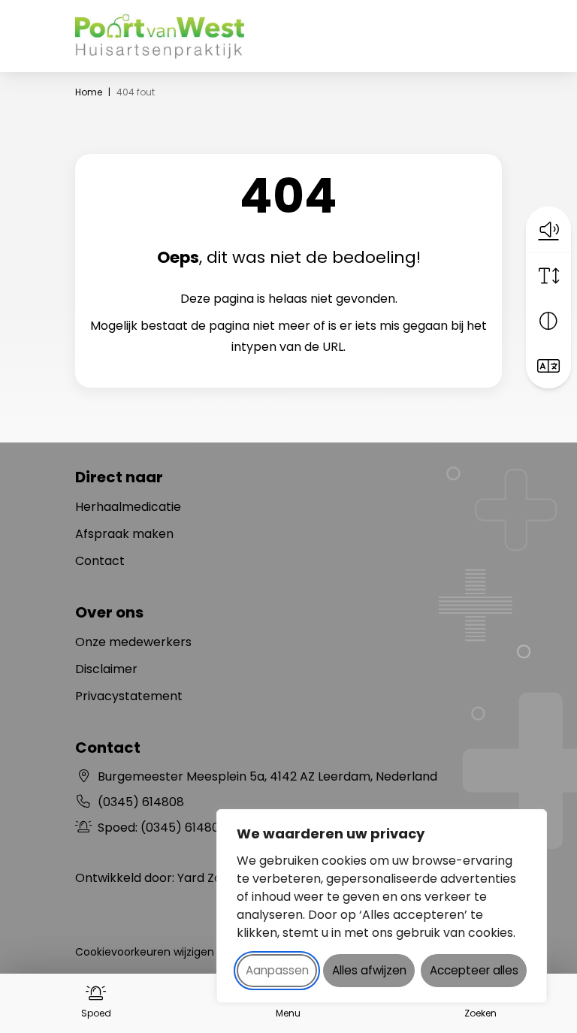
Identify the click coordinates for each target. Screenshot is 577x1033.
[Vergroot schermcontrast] (548, 320)
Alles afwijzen (369, 970)
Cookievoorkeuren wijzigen (144, 951)
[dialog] (381, 906)
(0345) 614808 (141, 802)
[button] (548, 229)
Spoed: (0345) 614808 (184, 827)
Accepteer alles (474, 970)
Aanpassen (277, 970)
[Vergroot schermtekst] (548, 275)
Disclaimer (106, 669)
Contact (100, 560)
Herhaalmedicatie (128, 506)
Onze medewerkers (133, 642)
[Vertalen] (548, 365)
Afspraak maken (124, 533)
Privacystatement (129, 696)
